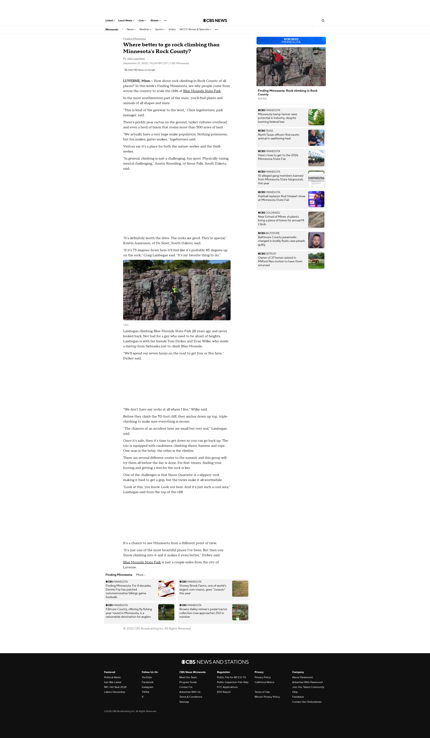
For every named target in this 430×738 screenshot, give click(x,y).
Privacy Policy (263, 677)
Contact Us (185, 687)
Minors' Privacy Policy (267, 697)
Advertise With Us (189, 692)
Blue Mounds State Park (202, 91)
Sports (159, 29)
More (140, 575)
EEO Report (224, 692)
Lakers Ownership (114, 692)
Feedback (298, 697)
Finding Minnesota (134, 38)
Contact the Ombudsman (307, 702)
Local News (125, 20)
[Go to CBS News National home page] (215, 20)
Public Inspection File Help (232, 682)
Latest (109, 20)
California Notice (264, 682)
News (130, 29)
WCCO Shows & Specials (195, 29)
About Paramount (302, 677)
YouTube (147, 677)
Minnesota (111, 29)
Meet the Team (188, 677)
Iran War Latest (112, 682)
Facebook (147, 682)
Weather (144, 29)
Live (141, 20)
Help (295, 692)
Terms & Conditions (190, 697)
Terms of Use (262, 692)
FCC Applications (227, 687)
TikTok (145, 692)
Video (172, 29)
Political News (112, 677)
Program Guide (188, 682)
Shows (154, 20)
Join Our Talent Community (308, 687)
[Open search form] (323, 20)
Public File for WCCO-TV (231, 677)
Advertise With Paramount (307, 682)
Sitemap (184, 702)
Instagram (147, 687)
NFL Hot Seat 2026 (115, 687)
